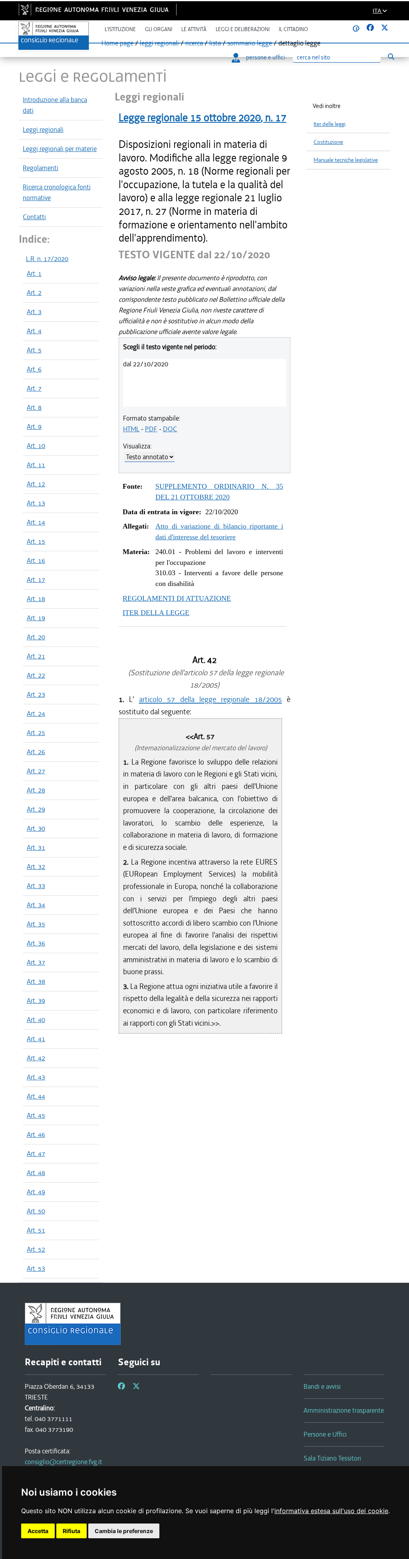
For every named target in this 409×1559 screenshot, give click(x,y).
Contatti (34, 216)
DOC (170, 429)
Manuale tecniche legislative (346, 160)
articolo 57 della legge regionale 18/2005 (210, 699)
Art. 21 (36, 656)
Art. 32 (36, 866)
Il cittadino (293, 29)
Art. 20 (36, 637)
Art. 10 (36, 445)
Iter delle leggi (329, 124)
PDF (151, 429)
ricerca (194, 43)
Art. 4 (34, 330)
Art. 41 (36, 1038)
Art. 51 (36, 1230)
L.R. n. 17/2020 (47, 258)
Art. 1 (34, 273)
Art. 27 (36, 771)
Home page (117, 43)
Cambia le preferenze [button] (124, 1531)
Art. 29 (36, 809)
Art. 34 (36, 904)
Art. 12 (36, 484)
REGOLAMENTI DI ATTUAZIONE (177, 598)
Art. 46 (36, 1134)
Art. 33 (36, 885)
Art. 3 (34, 311)
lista (215, 43)
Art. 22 (36, 675)
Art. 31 (36, 847)
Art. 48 (36, 1172)
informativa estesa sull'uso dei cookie (331, 1511)
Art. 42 (36, 1058)
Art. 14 (36, 522)
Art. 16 (36, 560)
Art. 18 (36, 598)
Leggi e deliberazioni (243, 29)
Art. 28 (36, 790)
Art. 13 (36, 503)
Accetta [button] (38, 1531)
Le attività (193, 29)
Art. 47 (36, 1153)
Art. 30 (36, 828)
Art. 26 (36, 751)
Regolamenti (40, 167)
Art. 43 (36, 1077)
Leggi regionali (43, 129)
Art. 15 (36, 541)
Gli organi (158, 29)
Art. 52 (36, 1249)
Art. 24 (36, 713)
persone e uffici (265, 57)
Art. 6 (34, 369)
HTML (131, 429)
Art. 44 (36, 1096)
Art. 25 (36, 732)
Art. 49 (36, 1191)
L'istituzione (120, 29)
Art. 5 (34, 350)
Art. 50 (36, 1211)
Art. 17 (36, 579)
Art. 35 (36, 924)
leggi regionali (159, 43)
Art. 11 (36, 464)
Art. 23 (36, 694)
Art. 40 (36, 1019)
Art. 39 (36, 1000)
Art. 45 (36, 1115)
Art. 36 (36, 943)
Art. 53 (36, 1268)
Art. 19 (36, 617)
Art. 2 (34, 292)
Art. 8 (34, 407)
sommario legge (249, 43)
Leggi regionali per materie (60, 148)
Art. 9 (34, 426)
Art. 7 (34, 388)
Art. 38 (36, 981)
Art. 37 (36, 962)
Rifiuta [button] (71, 1531)
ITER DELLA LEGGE (156, 613)
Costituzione (328, 142)
